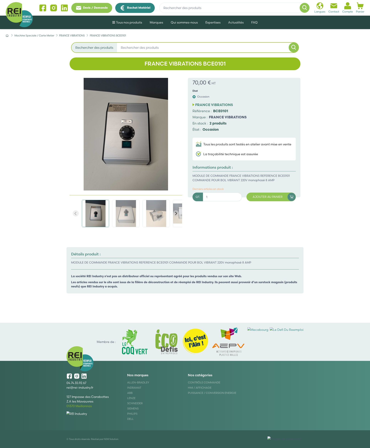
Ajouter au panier (268, 197)
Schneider (135, 403)
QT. (198, 197)
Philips (132, 413)
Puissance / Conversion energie (212, 393)
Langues (319, 11)
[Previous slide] (76, 213)
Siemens (133, 408)
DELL (130, 419)
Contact (333, 11)
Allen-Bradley (138, 382)
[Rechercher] (305, 8)
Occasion (203, 96)
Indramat (134, 387)
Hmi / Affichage (199, 387)
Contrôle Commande (204, 382)
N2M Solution (111, 439)
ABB (130, 393)
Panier (360, 11)
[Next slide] (176, 213)
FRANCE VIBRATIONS (228, 117)
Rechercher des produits (94, 47)
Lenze (131, 398)
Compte (347, 11)
